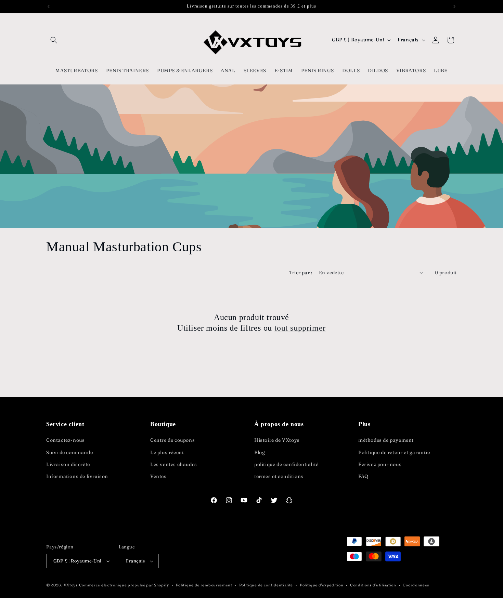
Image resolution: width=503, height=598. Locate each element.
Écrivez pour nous (379, 464)
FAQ (363, 476)
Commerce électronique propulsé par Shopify (124, 585)
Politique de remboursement (204, 585)
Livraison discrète (68, 464)
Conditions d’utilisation (373, 585)
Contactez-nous (65, 440)
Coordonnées (416, 585)
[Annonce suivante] (454, 6)
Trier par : (300, 272)
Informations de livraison (77, 476)
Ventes (158, 476)
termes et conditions (279, 476)
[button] (53, 40)
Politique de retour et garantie (394, 452)
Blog (259, 452)
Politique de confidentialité (266, 585)
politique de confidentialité (286, 464)
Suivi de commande (69, 452)
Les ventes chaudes (173, 464)
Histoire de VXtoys (277, 440)
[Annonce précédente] (48, 6)
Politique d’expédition (321, 585)
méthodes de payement (386, 440)
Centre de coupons (172, 440)
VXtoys (71, 585)
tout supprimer (300, 327)
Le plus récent (167, 452)
